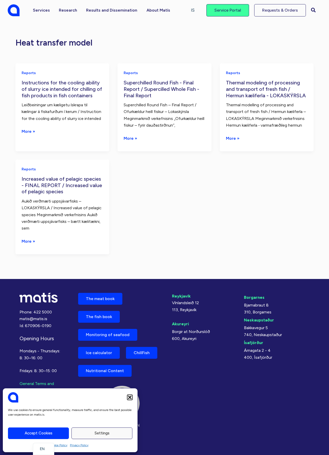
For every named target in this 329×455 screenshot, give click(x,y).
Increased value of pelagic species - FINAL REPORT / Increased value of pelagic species (62, 185)
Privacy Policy (79, 445)
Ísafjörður (253, 342)
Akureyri (180, 323)
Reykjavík (181, 296)
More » (28, 132)
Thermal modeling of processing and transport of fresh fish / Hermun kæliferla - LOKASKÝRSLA (266, 89)
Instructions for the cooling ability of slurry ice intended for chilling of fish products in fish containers (62, 89)
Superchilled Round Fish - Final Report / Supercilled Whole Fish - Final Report (161, 89)
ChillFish (142, 352)
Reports (29, 73)
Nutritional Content (105, 370)
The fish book (99, 316)
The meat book (100, 298)
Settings (102, 433)
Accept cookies (38, 433)
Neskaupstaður (259, 320)
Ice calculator (99, 352)
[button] (129, 397)
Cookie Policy (58, 445)
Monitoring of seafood (108, 334)
